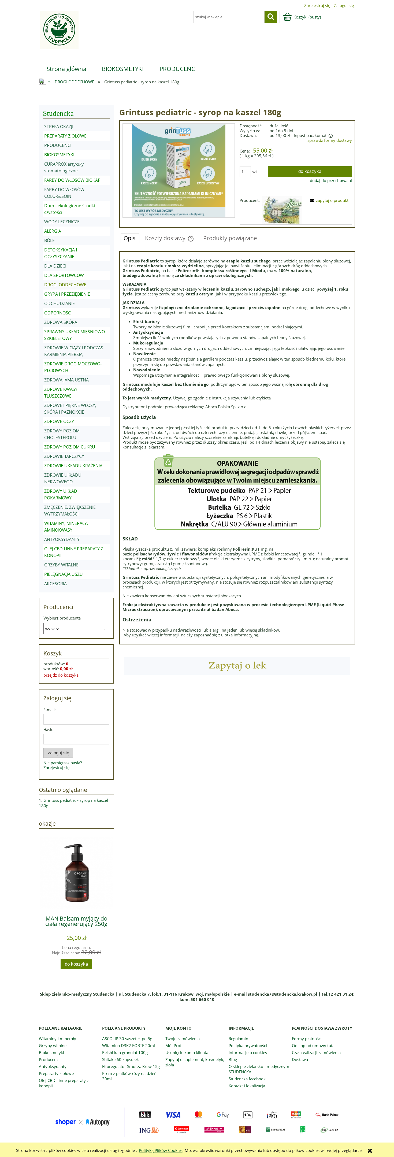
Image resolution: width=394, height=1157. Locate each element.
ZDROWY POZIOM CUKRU (69, 447)
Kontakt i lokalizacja (247, 1085)
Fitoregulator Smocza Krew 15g (131, 1066)
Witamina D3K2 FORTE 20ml (128, 1045)
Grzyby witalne (52, 1045)
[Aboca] (282, 210)
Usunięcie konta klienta (186, 1052)
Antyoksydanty (52, 1066)
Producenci (49, 1059)
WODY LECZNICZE (62, 222)
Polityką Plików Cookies (161, 1150)
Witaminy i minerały (57, 1038)
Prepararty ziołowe (56, 1073)
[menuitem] (66, 69)
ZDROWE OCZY (59, 421)
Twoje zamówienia (182, 1038)
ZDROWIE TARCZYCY (64, 456)
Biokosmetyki (51, 1052)
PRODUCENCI (57, 145)
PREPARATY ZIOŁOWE (65, 136)
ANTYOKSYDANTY (62, 539)
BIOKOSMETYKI (59, 155)
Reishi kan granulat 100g (125, 1052)
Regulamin (238, 1038)
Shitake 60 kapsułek (120, 1059)
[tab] (130, 238)
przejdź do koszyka (61, 675)
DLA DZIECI (55, 266)
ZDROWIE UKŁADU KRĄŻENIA (73, 466)
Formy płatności (307, 1038)
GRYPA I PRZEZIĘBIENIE (67, 294)
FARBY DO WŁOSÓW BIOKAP (72, 180)
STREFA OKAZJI (58, 126)
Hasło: (48, 729)
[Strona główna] (59, 33)
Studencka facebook (247, 1078)
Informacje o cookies (248, 1052)
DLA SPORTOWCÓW (64, 275)
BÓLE (49, 240)
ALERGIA (52, 231)
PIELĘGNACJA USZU (63, 574)
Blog (233, 1059)
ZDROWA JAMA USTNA (66, 380)
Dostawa (300, 1059)
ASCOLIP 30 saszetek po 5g (127, 1038)
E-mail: (49, 709)
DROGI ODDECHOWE (65, 285)
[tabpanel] (237, 447)
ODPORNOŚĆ (57, 313)
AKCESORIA (55, 584)
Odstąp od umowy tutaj (314, 1045)
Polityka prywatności (248, 1045)
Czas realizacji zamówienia (316, 1052)
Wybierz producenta (62, 618)
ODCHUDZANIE (59, 303)
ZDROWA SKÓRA (60, 322)
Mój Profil (174, 1045)
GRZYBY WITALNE (61, 565)
